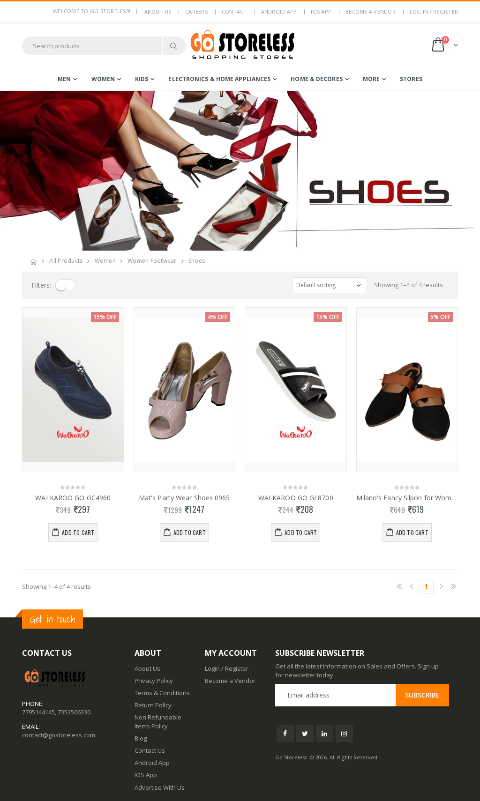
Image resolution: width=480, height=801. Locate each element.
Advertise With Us (160, 787)
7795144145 (38, 712)
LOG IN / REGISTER (434, 11)
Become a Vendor (370, 11)
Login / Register (226, 668)
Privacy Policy (154, 680)
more (371, 79)
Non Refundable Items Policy (158, 721)
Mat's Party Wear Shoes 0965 (184, 498)
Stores (411, 79)
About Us (147, 668)
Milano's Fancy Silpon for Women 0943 (407, 498)
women (103, 79)
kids (141, 79)
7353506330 (74, 712)
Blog (141, 738)
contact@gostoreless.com (58, 735)
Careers (196, 11)
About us (157, 11)
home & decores (316, 79)
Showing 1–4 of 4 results (408, 285)
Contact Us (150, 750)
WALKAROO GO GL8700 (295, 498)
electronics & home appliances (219, 79)
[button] (444, 45)
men (64, 79)
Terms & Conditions (162, 693)
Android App (279, 11)
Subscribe (422, 694)
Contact (234, 11)
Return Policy (153, 705)
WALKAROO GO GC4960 (73, 498)
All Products (65, 261)
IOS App (321, 11)
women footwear (152, 261)
